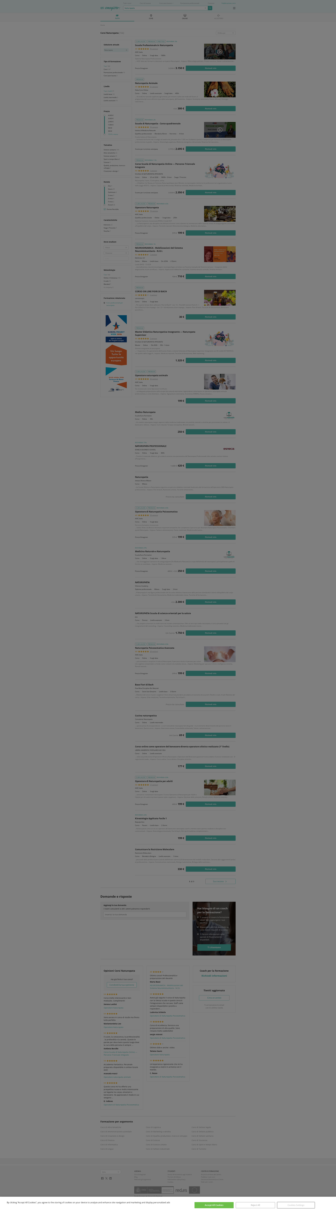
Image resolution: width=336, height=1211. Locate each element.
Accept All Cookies (214, 1205)
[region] (168, 1204)
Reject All (255, 1205)
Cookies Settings (296, 1205)
